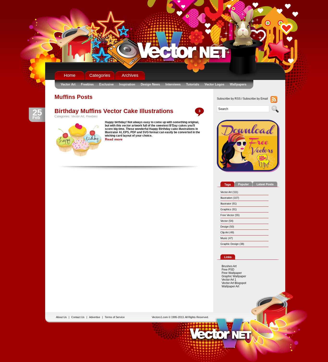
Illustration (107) (229, 197)
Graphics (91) (228, 209)
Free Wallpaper (232, 273)
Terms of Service (115, 317)
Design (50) (227, 226)
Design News (150, 84)
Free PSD (228, 269)
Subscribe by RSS (229, 98)
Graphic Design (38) (232, 243)
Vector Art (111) (229, 192)
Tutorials (192, 84)
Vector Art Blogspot (234, 283)
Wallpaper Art (230, 286)
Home (69, 75)
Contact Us (78, 317)
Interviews (173, 84)
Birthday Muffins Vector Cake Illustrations (114, 111)
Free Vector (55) (230, 215)
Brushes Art (229, 266)
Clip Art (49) (227, 232)
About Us (61, 317)
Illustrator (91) (228, 203)
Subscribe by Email (255, 98)
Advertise (94, 317)
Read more (113, 139)
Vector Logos (214, 84)
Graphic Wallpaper (234, 276)
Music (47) (226, 238)
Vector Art (68, 84)
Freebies (87, 84)
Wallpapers (238, 84)
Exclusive (106, 84)
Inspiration (127, 84)
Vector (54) (226, 220)
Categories (99, 75)
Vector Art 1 (229, 279)
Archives (130, 75)
